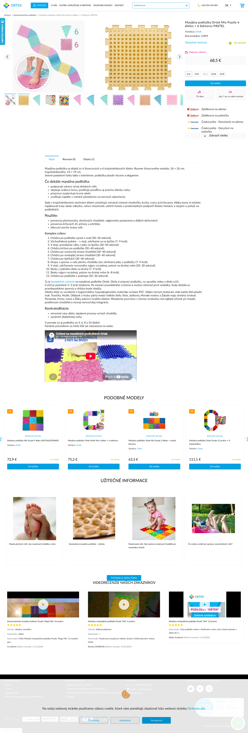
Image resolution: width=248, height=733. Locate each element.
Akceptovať (156, 720)
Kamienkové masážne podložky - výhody (87, 544)
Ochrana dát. (197, 708)
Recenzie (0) (69, 159)
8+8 (197, 74)
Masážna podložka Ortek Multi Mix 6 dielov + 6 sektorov (93, 441)
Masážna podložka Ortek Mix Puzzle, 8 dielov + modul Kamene (152, 442)
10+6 (205, 74)
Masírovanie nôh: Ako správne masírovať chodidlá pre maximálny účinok (152, 546)
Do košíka (215, 83)
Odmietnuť (93, 720)
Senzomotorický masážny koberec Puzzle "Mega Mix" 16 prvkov (35, 621)
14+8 (222, 74)
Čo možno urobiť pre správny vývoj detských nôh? (210, 544)
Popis (52, 159)
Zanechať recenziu (196, 42)
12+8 (213, 74)
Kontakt (119, 5)
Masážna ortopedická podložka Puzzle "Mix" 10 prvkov (193, 621)
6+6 (188, 74)
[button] (179, 56)
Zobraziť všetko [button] (218, 135)
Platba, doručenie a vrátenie (75, 5)
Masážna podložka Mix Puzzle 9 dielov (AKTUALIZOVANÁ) (33, 441)
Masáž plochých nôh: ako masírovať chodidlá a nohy (32, 544)
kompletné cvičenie (63, 281)
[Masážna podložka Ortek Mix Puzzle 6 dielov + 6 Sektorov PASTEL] (48, 57)
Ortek (198, 31)
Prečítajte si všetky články (124, 578)
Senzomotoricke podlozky (25, 15)
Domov (7, 15)
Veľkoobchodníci (102, 5)
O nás (54, 5)
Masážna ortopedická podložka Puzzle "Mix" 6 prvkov (111, 621)
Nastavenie (125, 720)
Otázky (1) (88, 159)
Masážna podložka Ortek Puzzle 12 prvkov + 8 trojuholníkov (209, 442)
